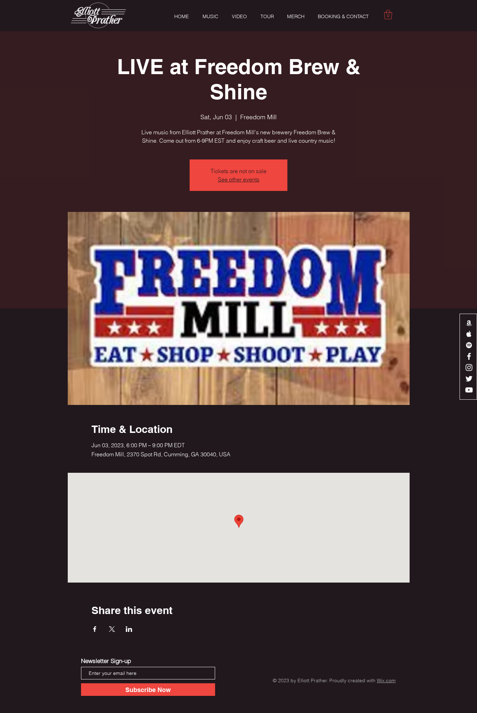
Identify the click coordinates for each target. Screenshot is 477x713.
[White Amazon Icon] (469, 322)
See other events (238, 179)
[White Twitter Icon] (469, 378)
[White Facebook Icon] (469, 356)
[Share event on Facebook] (94, 629)
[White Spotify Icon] (469, 345)
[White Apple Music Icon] (469, 333)
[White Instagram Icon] (469, 367)
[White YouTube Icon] (469, 389)
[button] (388, 14)
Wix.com (386, 680)
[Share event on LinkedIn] (129, 629)
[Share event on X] (112, 629)
